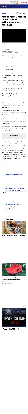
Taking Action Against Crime (13, 174)
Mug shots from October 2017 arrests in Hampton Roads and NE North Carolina (15, 207)
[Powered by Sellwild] (24, 306)
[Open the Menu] (2, 2)
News (4, 13)
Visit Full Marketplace (21, 218)
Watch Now (23, 2)
